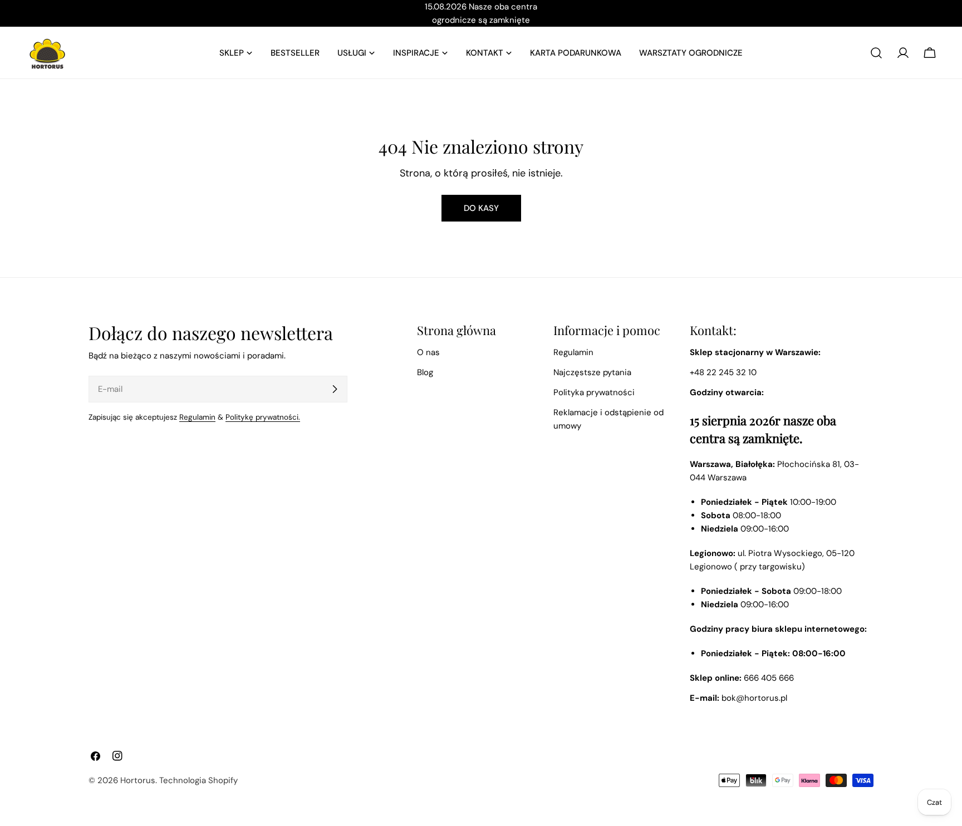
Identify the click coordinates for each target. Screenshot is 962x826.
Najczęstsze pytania (592, 372)
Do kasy (481, 208)
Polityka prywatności (594, 392)
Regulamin (197, 417)
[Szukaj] (876, 53)
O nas (428, 352)
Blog (425, 372)
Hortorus (137, 780)
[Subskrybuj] (334, 389)
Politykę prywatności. (262, 417)
